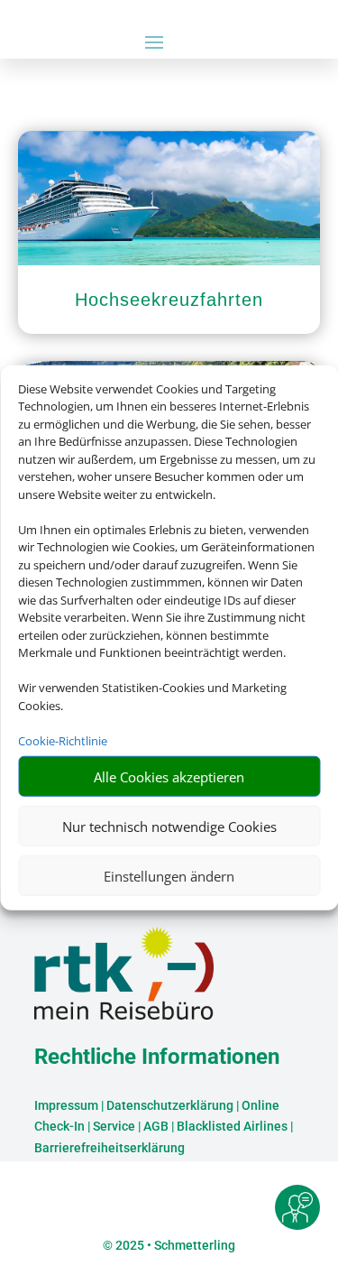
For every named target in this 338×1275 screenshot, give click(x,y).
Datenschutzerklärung (169, 1105)
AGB (156, 1126)
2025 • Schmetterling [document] (174, 1245)
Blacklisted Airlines (232, 1126)
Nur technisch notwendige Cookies (169, 826)
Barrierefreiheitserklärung (109, 1148)
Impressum (66, 1105)
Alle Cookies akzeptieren (169, 776)
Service (114, 1126)
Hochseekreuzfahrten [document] (169, 300)
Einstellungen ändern (169, 875)
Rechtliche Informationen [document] (156, 1057)
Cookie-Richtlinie (62, 740)
